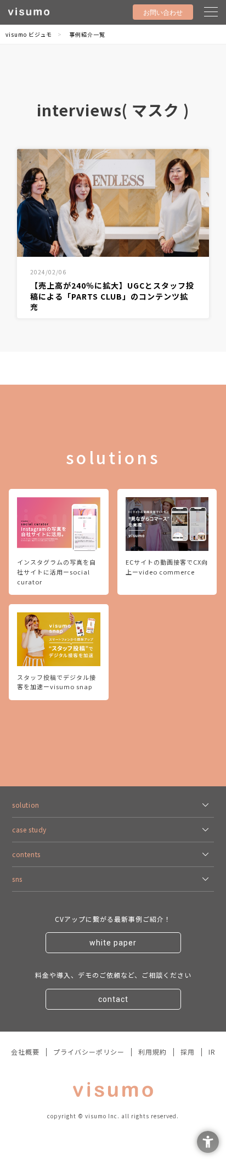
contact (113, 999)
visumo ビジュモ (28, 34)
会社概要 (25, 1051)
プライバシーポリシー (89, 1051)
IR (212, 1051)
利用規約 (152, 1051)
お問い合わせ (163, 12)
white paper (113, 942)
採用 (187, 1051)
